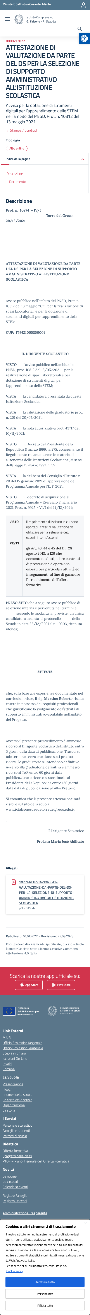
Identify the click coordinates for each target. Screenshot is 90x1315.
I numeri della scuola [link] (17, 1094)
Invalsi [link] (7, 1063)
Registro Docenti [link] (15, 1200)
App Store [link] (31, 984)
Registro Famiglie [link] (15, 1195)
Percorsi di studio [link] (15, 1135)
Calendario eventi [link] (15, 1186)
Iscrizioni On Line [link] (15, 1058)
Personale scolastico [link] (17, 1125)
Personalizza (45, 1293)
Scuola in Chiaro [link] (14, 1053)
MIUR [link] (7, 1037)
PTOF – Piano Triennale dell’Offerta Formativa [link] (36, 1161)
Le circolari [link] (10, 1181)
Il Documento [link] (16, 181)
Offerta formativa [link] (15, 1150)
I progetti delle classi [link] (17, 1156)
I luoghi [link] (8, 1089)
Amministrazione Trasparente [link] (25, 1213)
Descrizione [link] (15, 173)
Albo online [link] (16, 148)
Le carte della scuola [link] (17, 1099)
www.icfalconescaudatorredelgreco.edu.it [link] (40, 809)
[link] (84, 38)
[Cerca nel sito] (79, 29)
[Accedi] (83, 5)
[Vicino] (85, 1223)
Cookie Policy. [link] (14, 1271)
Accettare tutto (45, 1282)
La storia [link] (9, 1110)
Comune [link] (9, 1069)
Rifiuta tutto (45, 1305)
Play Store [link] (64, 984)
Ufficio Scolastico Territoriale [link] (23, 1048)
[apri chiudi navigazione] (7, 19)
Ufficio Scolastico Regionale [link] (22, 1042)
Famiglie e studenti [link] (16, 1130)
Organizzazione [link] (14, 1105)
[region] (45, 1267)
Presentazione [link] (13, 1084)
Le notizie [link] (10, 1176)
